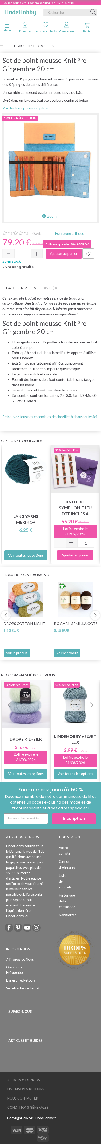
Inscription (74, 818)
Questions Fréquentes (15, 969)
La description (21, 287)
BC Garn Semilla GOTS (75, 623)
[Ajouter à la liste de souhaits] (88, 253)
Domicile (25, 31)
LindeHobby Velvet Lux (75, 739)
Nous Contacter (22, 1098)
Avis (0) (50, 287)
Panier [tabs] (87, 31)
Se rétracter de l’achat (22, 988)
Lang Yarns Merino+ (25, 519)
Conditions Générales (27, 1107)
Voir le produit (16, 653)
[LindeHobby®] (20, 11)
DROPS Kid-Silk (26, 739)
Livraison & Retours (21, 980)
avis (37, 233)
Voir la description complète (25, 108)
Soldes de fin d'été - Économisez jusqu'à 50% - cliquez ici (39, 2)
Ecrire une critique (69, 233)
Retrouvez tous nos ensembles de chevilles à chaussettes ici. (50, 416)
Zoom (52, 216)
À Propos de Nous (20, 959)
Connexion (66, 31)
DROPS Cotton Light (24, 623)
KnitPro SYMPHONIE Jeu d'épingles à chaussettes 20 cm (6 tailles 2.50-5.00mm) (75, 507)
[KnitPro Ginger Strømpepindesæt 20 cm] (50, 161)
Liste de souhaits (46, 31)
